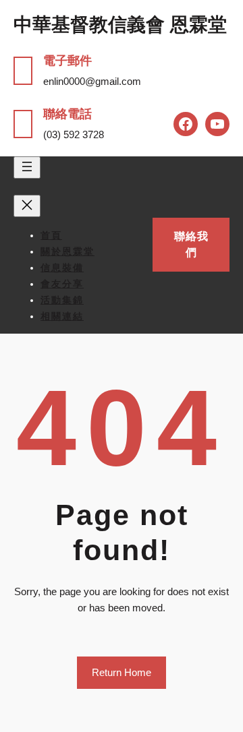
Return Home (121, 672)
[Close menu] (27, 206)
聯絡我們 (191, 244)
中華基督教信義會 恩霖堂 (120, 24)
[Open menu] (27, 167)
